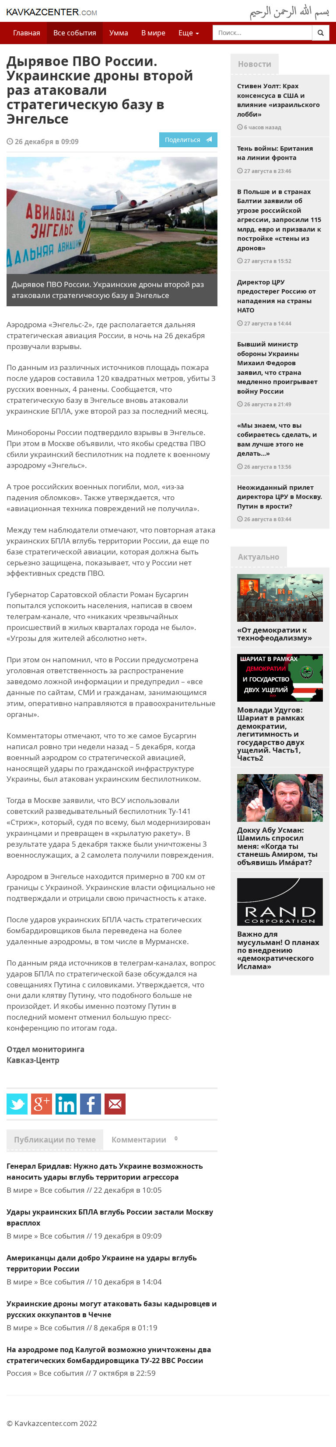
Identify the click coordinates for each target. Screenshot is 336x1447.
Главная (26, 33)
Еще (186, 33)
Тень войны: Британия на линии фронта (275, 159)
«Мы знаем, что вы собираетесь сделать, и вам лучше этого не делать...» (277, 445)
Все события (74, 33)
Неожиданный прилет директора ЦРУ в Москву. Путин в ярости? (279, 503)
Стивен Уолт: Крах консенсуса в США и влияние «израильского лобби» (278, 106)
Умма (118, 33)
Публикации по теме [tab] (55, 1140)
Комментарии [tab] (145, 1140)
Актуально (259, 557)
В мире (153, 33)
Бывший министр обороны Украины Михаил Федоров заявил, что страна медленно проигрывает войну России (277, 373)
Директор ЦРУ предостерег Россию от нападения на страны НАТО (276, 302)
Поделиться (185, 139)
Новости (254, 64)
